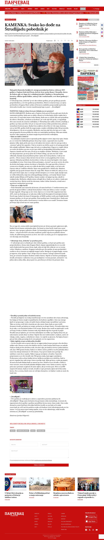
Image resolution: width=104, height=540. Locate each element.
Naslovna (7, 8)
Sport (36, 8)
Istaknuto (93, 19)
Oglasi (76, 8)
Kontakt (63, 518)
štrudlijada (40, 430)
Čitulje (83, 8)
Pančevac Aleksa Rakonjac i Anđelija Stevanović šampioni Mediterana (88, 33)
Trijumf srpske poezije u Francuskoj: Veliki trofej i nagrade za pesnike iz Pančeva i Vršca (87, 495)
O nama (63, 513)
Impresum (63, 516)
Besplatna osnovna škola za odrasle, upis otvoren (63, 494)
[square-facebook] (86, 530)
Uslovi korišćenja (66, 524)
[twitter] (58, 40)
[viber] (65, 40)
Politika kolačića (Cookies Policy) (70, 526)
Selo (13, 19)
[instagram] (93, 530)
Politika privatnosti (66, 521)
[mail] (68, 40)
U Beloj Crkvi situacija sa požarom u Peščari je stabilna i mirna (88, 59)
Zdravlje (61, 8)
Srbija (49, 513)
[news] (15, 484)
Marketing (64, 529)
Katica (33, 430)
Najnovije (82, 19)
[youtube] (97, 530)
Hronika (30, 8)
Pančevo (15, 8)
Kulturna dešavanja (91, 45)
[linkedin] (72, 40)
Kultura (54, 8)
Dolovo (13, 430)
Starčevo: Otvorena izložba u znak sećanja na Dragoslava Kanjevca (59, 13)
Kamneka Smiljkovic (22, 430)
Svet (48, 8)
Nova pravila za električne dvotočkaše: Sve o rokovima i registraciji (88, 50)
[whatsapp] (61, 40)
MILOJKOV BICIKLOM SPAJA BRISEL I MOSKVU (27, 423)
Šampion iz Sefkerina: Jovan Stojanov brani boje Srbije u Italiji (88, 25)
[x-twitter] (90, 530)
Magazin (69, 8)
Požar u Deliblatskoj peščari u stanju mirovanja (39, 494)
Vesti (22, 8)
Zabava (42, 8)
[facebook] (54, 40)
